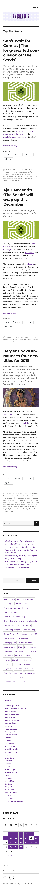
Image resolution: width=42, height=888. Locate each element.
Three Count (10, 796)
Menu (35, 7)
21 (31, 842)
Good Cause (10, 746)
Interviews (9, 758)
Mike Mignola (25, 660)
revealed (24, 423)
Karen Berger (11, 504)
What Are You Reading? (14, 677)
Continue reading (10, 146)
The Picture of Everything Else (23, 178)
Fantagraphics (10, 643)
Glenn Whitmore (25, 643)
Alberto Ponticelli (18, 496)
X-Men (22, 682)
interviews (8, 651)
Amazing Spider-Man (25, 599)
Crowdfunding (11, 729)
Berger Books (13, 339)
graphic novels (10, 647)
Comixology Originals (12, 630)
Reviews (8, 784)
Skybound (8, 669)
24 (11, 847)
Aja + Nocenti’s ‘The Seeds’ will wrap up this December (18, 197)
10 (11, 838)
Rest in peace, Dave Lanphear (17, 567)
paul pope (23, 507)
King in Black (12, 176)
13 (26, 838)
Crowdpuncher (11, 732)
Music (7, 767)
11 (16, 838)
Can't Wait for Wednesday (14, 617)
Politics (8, 775)
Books (7, 703)
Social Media (10, 790)
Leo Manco (20, 504)
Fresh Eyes (9, 743)
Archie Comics (22, 604)
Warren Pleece (33, 509)
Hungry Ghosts (13, 502)
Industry (8, 755)
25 (16, 847)
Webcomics (9, 798)
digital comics (9, 638)
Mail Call (8, 761)
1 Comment (15, 342)
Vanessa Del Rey (22, 509)
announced (29, 252)
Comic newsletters (11, 871)
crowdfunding (29, 630)
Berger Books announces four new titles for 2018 (20, 356)
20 (26, 842)
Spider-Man (28, 669)
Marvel (15, 660)
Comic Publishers (12, 714)
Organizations (11, 772)
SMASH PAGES (8, 884)
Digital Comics (11, 735)
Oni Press (8, 664)
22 (36, 842)
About (5, 866)
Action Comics (17, 172)
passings (17, 664)
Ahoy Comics (9, 599)
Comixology (26, 625)
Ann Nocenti (28, 496)
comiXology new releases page (15, 137)
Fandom (8, 740)
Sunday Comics (11, 793)
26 (21, 847)
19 (21, 842)
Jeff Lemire (31, 651)
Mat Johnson (28, 504)
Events (8, 738)
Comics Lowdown (11, 625)
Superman (18, 673)
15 (36, 838)
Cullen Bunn (9, 634)
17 (11, 842)
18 (16, 842)
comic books (32, 621)
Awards (8, 700)
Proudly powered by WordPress (25, 884)
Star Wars (8, 673)
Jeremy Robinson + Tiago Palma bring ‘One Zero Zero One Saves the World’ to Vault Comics (21, 550)
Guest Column (11, 752)
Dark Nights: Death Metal (20, 174)
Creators (8, 726)
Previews (8, 778)
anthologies (9, 604)
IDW (20, 647)
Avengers (8, 608)
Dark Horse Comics (25, 339)
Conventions (10, 723)
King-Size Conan (23, 176)
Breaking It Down (12, 706)
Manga (8, 764)
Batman (25, 608)
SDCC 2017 (31, 507)
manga (7, 660)
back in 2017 (29, 264)
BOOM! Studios (10, 612)
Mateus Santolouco (13, 507)
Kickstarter (8, 656)
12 (21, 838)
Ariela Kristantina (22, 498)
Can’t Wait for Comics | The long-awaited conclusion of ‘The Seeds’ (21, 50)
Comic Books (29, 337)
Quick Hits (9, 781)
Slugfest (18, 669)
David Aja (7, 250)
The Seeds (6, 342)
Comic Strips (10, 717)
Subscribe (32, 580)
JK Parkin (9, 170)
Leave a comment (15, 181)
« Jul (10, 855)
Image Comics (30, 647)
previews (27, 664)
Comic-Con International (14, 621)
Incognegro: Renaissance (27, 502)
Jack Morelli (19, 651)
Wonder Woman (11, 682)
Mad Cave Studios (22, 656)
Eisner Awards (23, 638)
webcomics (30, 673)
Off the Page (10, 769)
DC (36, 634)
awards (17, 608)
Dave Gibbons (21, 500)
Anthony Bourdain (9, 498)
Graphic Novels (11, 749)
